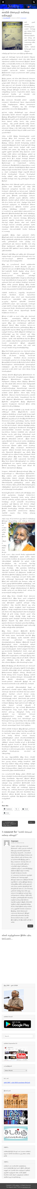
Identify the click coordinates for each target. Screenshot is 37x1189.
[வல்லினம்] (18, 6)
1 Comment (23, 18)
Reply (30, 926)
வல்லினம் (17, 1185)
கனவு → (31, 822)
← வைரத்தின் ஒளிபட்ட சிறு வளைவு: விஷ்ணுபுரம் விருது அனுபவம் (9, 824)
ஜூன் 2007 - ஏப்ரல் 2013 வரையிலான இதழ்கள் (17, 1082)
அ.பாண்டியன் (6, 18)
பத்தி (3, 9)
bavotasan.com (26, 1187)
